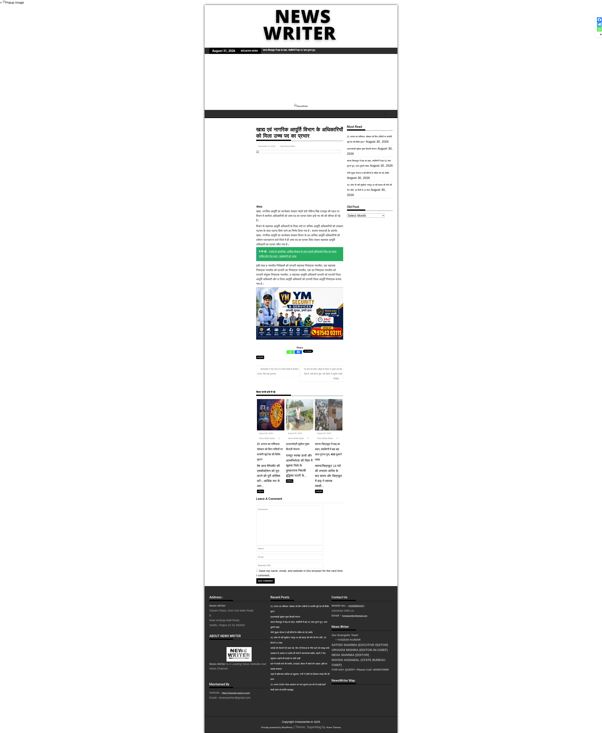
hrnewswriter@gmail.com (354, 615)
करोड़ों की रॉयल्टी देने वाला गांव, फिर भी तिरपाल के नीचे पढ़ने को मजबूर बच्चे (299, 648)
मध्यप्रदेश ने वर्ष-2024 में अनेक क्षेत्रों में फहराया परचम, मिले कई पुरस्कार (277, 371)
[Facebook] (298, 352)
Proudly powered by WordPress (277, 727)
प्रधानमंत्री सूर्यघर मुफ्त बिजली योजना (362, 149)
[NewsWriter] (301, 45)
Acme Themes (333, 727)
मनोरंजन (260, 491)
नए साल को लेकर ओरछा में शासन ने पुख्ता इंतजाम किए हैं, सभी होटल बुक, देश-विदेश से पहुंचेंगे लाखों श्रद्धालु (323, 374)
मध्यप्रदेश (260, 357)
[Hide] (600, 34)
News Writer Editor (267, 438)
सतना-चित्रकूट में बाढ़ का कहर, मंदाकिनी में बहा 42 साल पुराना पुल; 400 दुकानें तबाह (296, 50)
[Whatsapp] (290, 352)
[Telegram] (599, 24)
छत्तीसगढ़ (289, 481)
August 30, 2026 (266, 433)
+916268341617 (356, 606)
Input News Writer (287, 146)
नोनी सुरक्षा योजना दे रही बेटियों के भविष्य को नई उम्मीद (368, 173)
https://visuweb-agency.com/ (236, 693)
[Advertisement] (301, 77)
